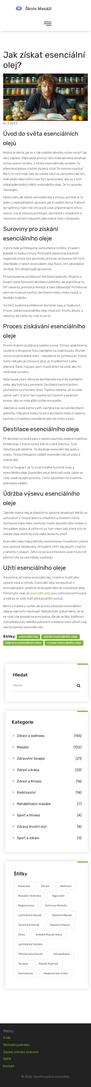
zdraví (45, 886)
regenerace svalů (56, 973)
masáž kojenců (48, 963)
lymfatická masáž (29, 915)
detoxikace (25, 973)
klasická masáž (60, 924)
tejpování (58, 895)
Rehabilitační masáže (49, 804)
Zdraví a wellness (49, 736)
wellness (66, 886)
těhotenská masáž (30, 953)
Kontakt (8, 1066)
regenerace (26, 905)
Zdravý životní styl (49, 827)
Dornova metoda (56, 905)
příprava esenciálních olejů (23, 643)
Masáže (49, 747)
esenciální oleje (40, 593)
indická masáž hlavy (49, 934)
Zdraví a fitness (49, 781)
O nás (7, 1038)
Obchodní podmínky (16, 1045)
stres (21, 934)
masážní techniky (29, 895)
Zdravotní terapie (49, 759)
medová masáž (62, 915)
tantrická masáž (28, 924)
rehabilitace (62, 953)
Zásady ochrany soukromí (20, 1052)
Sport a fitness (49, 815)
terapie (23, 963)
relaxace (24, 886)
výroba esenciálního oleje (64, 643)
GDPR (7, 1059)
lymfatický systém (30, 944)
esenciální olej (28, 637)
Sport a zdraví (49, 838)
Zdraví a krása (49, 770)
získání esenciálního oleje (60, 637)
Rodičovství (49, 792)
